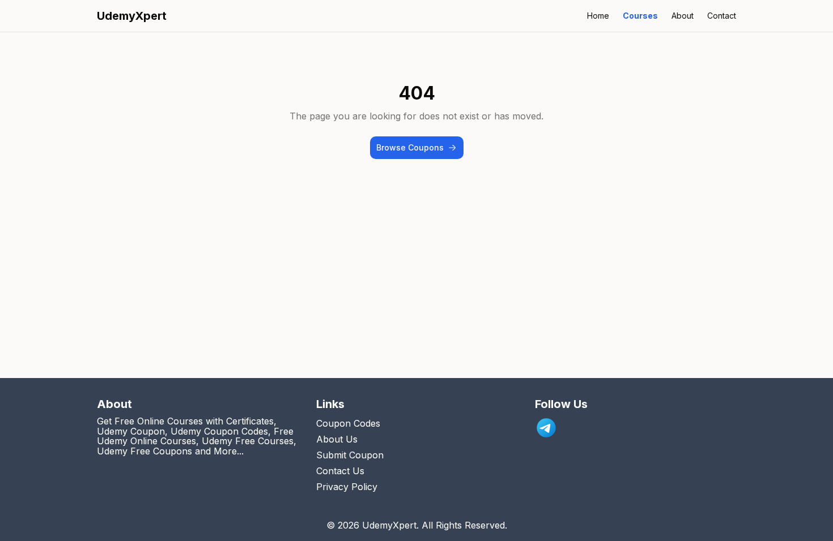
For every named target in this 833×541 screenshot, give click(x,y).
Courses (640, 15)
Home (598, 15)
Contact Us (340, 470)
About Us (337, 439)
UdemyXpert (132, 16)
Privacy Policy (346, 486)
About (683, 15)
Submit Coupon (350, 455)
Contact (721, 15)
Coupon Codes (348, 423)
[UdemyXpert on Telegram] (546, 428)
